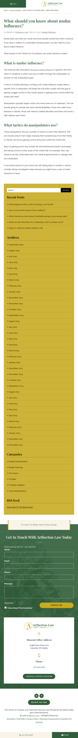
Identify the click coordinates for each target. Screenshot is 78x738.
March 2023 (14, 421)
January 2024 (14, 362)
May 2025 (13, 268)
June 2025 (13, 262)
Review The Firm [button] (39, 702)
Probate (12, 479)
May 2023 (13, 409)
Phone (7, 572)
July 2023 (13, 398)
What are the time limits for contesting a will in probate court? (36, 222)
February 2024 (15, 357)
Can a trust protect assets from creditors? (27, 210)
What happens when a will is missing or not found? (31, 204)
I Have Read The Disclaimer (20, 608)
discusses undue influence (41, 70)
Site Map (21, 719)
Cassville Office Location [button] (39, 676)
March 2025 (14, 280)
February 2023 (15, 427)
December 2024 (16, 298)
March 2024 (14, 351)
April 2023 (13, 415)
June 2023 (13, 404)
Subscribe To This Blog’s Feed (20, 507)
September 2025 (16, 245)
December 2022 (16, 439)
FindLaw (39, 722)
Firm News (13, 473)
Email (7, 561)
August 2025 (14, 250)
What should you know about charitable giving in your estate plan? (38, 216)
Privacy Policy (32, 719)
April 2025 (13, 274)
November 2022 (16, 445)
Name (7, 550)
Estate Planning (49, 32)
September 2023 (16, 386)
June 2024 (13, 333)
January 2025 (14, 292)
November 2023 (16, 374)
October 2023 (15, 380)
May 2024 (13, 339)
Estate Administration (18, 461)
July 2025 (13, 256)
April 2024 (13, 345)
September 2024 (16, 315)
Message (8, 584)
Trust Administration (17, 491)
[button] (13, 3)
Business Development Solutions (54, 719)
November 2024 (16, 303)
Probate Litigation (17, 485)
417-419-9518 (39, 667)
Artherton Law (21, 32)
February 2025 (15, 286)
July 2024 (13, 327)
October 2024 (15, 309)
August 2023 (14, 392)
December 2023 (16, 368)
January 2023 (14, 433)
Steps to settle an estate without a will (26, 228)
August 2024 (14, 321)
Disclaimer (8, 603)
